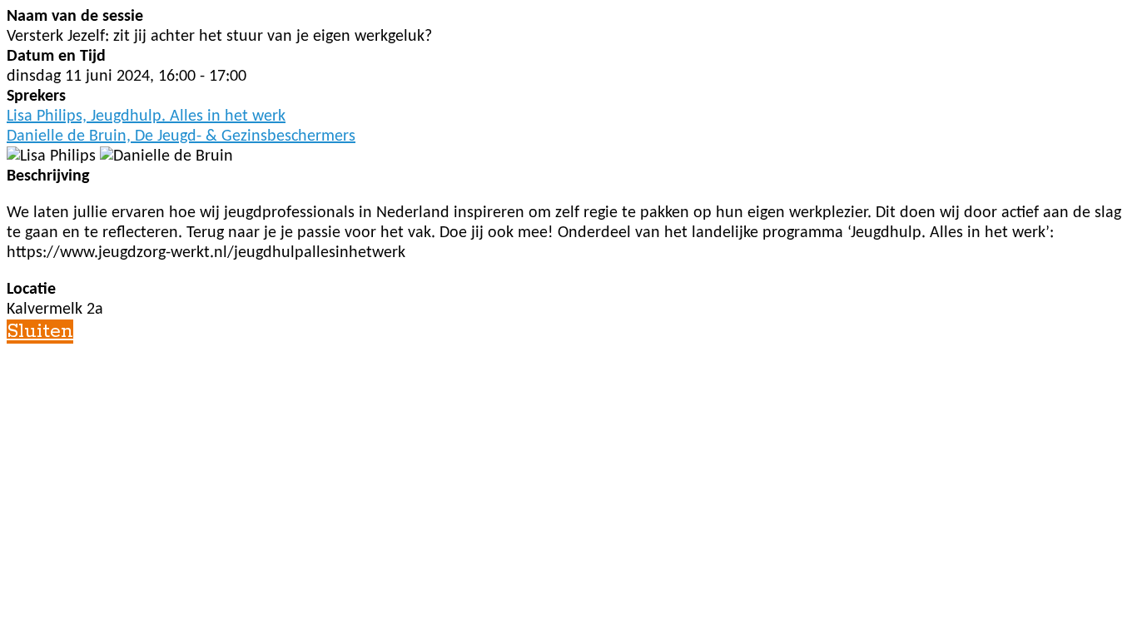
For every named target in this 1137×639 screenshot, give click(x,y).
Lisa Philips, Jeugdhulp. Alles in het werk (146, 116)
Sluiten (40, 332)
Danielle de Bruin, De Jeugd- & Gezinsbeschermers (181, 136)
